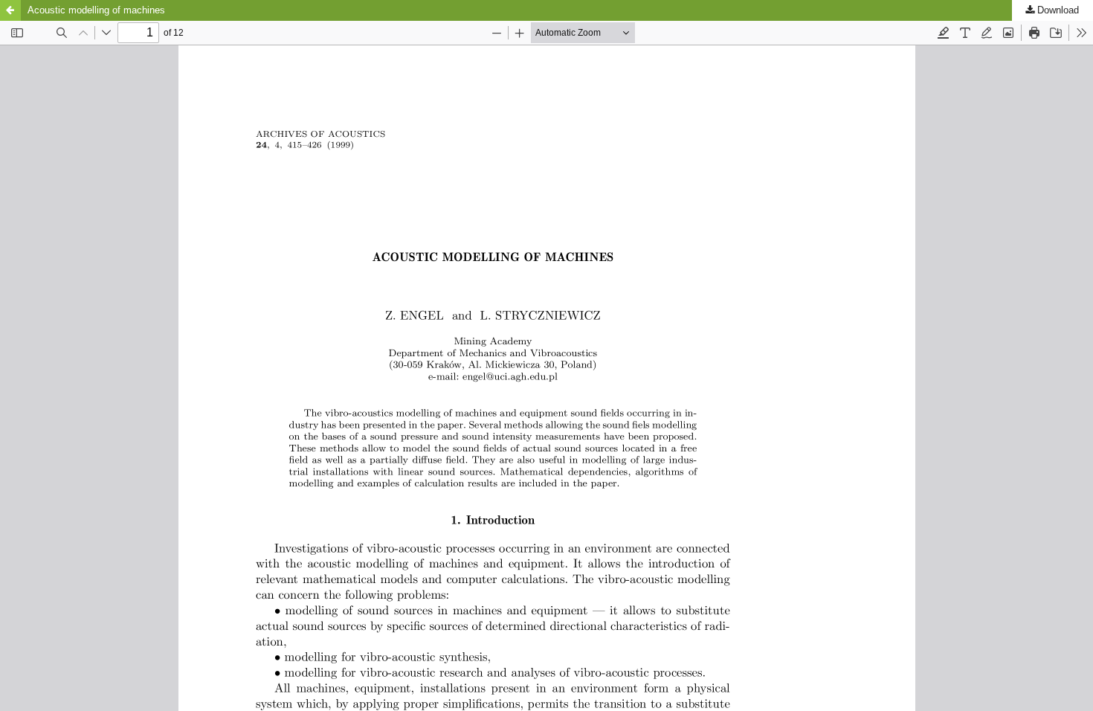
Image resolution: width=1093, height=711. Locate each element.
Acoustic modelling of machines (96, 10)
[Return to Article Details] (10, 10)
